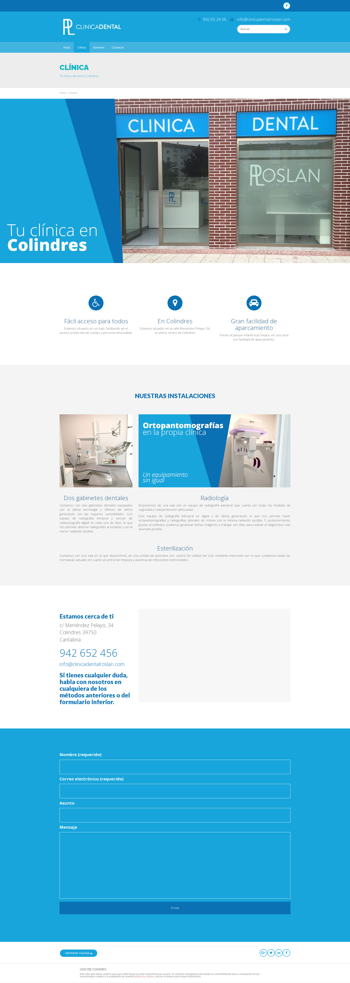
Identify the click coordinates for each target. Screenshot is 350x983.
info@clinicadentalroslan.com (263, 19)
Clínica (82, 47)
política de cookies (144, 976)
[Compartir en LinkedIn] (279, 953)
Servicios (99, 47)
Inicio (66, 47)
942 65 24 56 (214, 19)
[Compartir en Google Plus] (263, 953)
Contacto (118, 47)
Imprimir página (77, 953)
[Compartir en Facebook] (286, 953)
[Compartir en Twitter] (271, 953)
